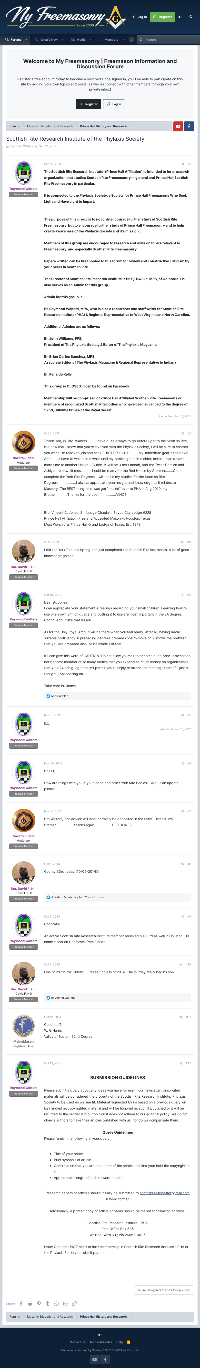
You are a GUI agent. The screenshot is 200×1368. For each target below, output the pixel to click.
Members (111, 39)
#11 (188, 1017)
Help (119, 1342)
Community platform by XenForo (100, 1350)
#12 (188, 1063)
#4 (189, 595)
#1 (189, 164)
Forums (16, 39)
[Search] (191, 17)
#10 (188, 964)
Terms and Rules (101, 1342)
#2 (189, 433)
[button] (26, 39)
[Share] (183, 164)
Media (81, 39)
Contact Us (77, 1342)
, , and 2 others (77, 897)
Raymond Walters (21, 146)
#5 (189, 715)
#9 (189, 916)
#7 (189, 811)
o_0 (47, 723)
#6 (189, 763)
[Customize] (180, 17)
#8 (189, 864)
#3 (189, 542)
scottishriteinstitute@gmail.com (165, 1193)
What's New (49, 39)
